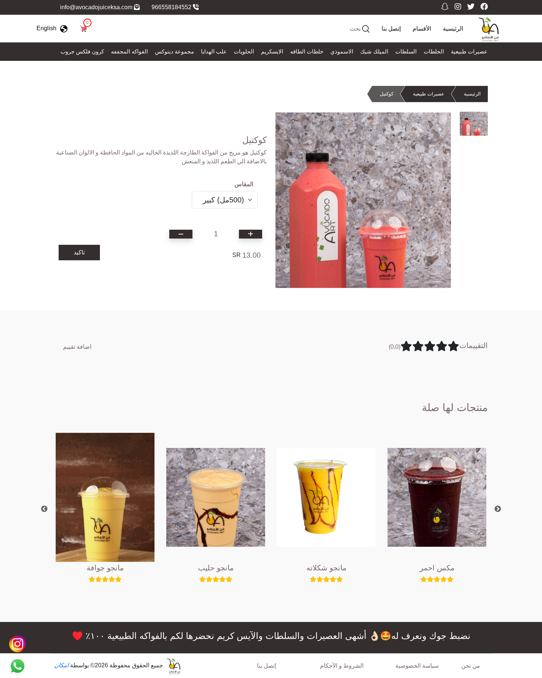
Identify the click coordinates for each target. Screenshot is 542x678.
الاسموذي (341, 51)
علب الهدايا (214, 51)
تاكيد (79, 252)
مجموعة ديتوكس (174, 51)
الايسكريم (272, 51)
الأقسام (422, 28)
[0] (83, 28)
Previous (44, 509)
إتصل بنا (391, 28)
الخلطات (434, 51)
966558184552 (172, 7)
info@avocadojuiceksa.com (97, 7)
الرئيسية (453, 28)
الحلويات (244, 51)
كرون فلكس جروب (82, 51)
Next (497, 509)
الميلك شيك (374, 51)
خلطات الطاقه (306, 51)
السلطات (406, 51)
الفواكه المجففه (129, 51)
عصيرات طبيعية (469, 51)
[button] (54, 28)
